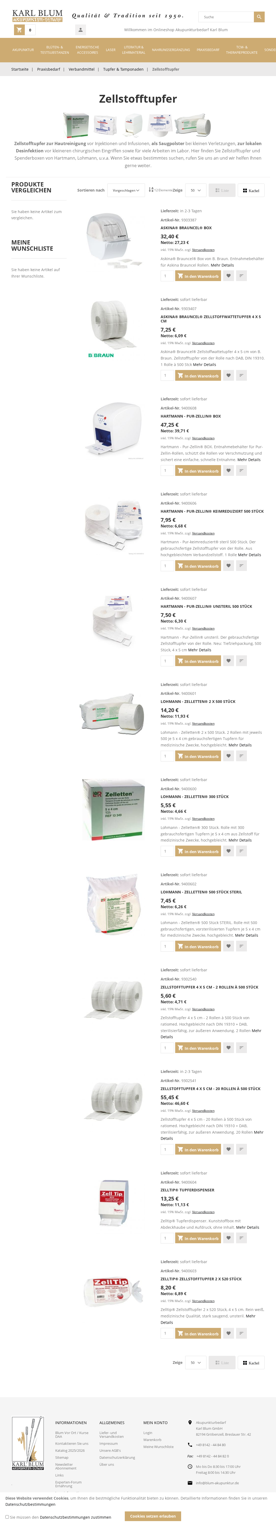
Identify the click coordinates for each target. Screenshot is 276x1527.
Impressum (108, 1443)
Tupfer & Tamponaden (123, 69)
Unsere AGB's (110, 1450)
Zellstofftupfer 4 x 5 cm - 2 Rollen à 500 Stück (209, 987)
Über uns (106, 1464)
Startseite (20, 69)
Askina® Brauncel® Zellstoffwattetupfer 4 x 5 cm (211, 319)
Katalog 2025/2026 (70, 1450)
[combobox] (226, 17)
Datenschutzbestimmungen (30, 1504)
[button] (228, 275)
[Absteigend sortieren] (151, 190)
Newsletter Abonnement (66, 1466)
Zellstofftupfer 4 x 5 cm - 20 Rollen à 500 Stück (210, 1088)
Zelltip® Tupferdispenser (187, 1189)
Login (147, 1432)
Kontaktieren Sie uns (71, 1443)
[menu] (138, 50)
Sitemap (61, 1457)
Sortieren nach (91, 190)
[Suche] (259, 17)
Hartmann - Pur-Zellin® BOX (191, 416)
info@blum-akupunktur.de (217, 1483)
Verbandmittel (82, 69)
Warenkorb (152, 1439)
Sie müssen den (60, 1517)
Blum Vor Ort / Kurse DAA (71, 1434)
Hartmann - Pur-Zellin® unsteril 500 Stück (206, 606)
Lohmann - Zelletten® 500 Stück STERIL (201, 891)
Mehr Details (222, 265)
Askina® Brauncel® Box (186, 227)
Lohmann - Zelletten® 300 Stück (195, 796)
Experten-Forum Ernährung (68, 1484)
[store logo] (37, 16)
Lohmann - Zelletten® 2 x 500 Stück (198, 701)
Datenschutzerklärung (117, 1457)
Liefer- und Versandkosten (111, 1434)
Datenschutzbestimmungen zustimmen (75, 1517)
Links (59, 1475)
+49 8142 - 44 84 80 (211, 1444)
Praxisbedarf (48, 69)
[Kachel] (251, 190)
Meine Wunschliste (158, 1446)
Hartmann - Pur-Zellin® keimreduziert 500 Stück (212, 511)
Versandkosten (203, 249)
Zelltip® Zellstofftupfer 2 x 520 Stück (201, 1278)
